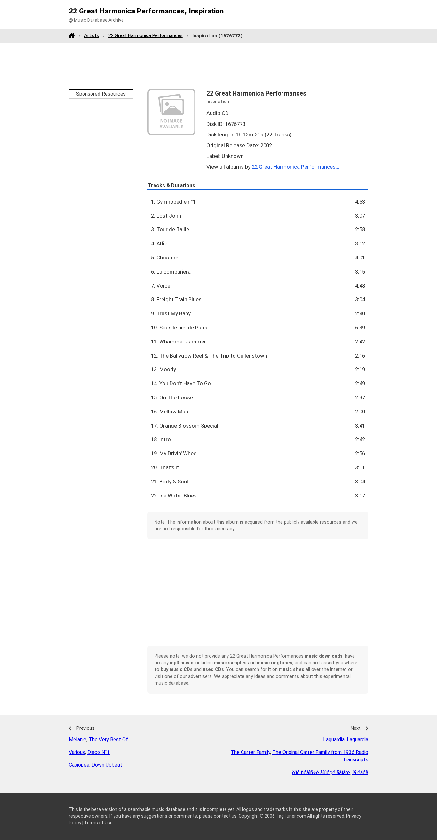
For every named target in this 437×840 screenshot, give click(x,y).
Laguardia (334, 739)
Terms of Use (98, 822)
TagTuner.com (291, 816)
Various (77, 752)
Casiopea (79, 765)
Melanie (77, 739)
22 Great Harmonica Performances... (295, 167)
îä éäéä (360, 772)
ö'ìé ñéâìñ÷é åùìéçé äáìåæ (321, 772)
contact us (225, 816)
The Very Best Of (108, 739)
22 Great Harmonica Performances (145, 35)
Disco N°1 (98, 752)
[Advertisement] (218, 65)
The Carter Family (250, 752)
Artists (91, 35)
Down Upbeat (106, 765)
